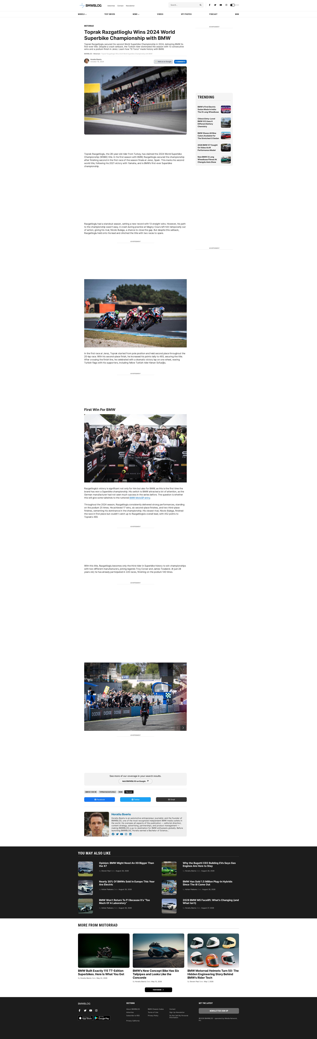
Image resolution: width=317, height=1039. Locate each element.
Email (172, 799)
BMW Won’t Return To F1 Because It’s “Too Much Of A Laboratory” (124, 902)
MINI (237, 14)
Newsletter (130, 6)
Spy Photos (186, 14)
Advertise (111, 6)
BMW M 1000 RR (90, 792)
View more (157, 990)
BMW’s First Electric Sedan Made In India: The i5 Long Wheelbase (208, 109)
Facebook (100, 799)
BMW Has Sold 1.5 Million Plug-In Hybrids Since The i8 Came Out (207, 883)
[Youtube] (221, 5)
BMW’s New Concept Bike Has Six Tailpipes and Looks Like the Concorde (156, 974)
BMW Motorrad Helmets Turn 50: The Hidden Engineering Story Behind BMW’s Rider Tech (213, 974)
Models (81, 14)
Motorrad (89, 26)
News (135, 14)
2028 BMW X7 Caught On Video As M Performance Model (208, 147)
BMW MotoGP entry (140, 497)
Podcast (213, 14)
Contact (120, 6)
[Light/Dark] (232, 5)
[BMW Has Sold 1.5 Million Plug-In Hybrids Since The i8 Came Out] (169, 881)
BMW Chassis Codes (156, 1009)
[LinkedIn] (130, 834)
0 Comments (180, 62)
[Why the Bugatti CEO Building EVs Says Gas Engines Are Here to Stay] (169, 863)
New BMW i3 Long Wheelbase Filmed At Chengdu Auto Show (207, 159)
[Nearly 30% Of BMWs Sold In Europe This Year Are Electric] (85, 881)
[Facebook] (209, 5)
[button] (183, 728)
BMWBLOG (88, 54)
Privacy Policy (153, 1015)
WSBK (120, 792)
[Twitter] (215, 5)
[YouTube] (121, 834)
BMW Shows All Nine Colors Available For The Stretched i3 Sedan (208, 136)
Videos (160, 14)
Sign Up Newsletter (177, 1012)
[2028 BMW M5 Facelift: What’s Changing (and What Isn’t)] (169, 900)
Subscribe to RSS (133, 1015)
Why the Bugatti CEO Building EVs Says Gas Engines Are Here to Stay (209, 864)
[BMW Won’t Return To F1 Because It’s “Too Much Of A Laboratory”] (85, 900)
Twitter (136, 799)
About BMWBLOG (133, 1009)
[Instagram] (226, 5)
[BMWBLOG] (98, 1004)
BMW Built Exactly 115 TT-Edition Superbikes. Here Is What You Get (101, 972)
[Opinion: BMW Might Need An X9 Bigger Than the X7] (85, 863)
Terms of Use (153, 1012)
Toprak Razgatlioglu (107, 792)
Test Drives (109, 14)
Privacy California (132, 1021)
